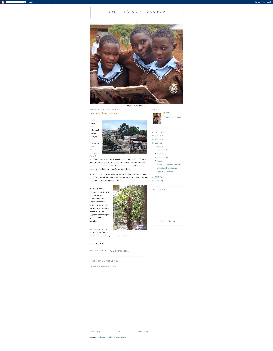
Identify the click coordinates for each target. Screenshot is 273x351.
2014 (157, 143)
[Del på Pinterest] (127, 251)
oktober (160, 153)
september (161, 157)
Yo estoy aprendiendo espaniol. (169, 164)
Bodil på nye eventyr (136, 12)
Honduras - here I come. (166, 171)
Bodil (168, 113)
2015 (157, 139)
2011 (157, 180)
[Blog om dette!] (119, 251)
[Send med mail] (116, 251)
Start (118, 331)
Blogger (172, 221)
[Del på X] (121, 251)
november (161, 149)
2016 (157, 135)
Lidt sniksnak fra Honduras (167, 168)
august (160, 161)
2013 (157, 146)
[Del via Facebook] (124, 251)
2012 (157, 177)
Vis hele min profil (172, 117)
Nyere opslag (95, 331)
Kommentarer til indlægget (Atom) (113, 337)
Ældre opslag (143, 331)
